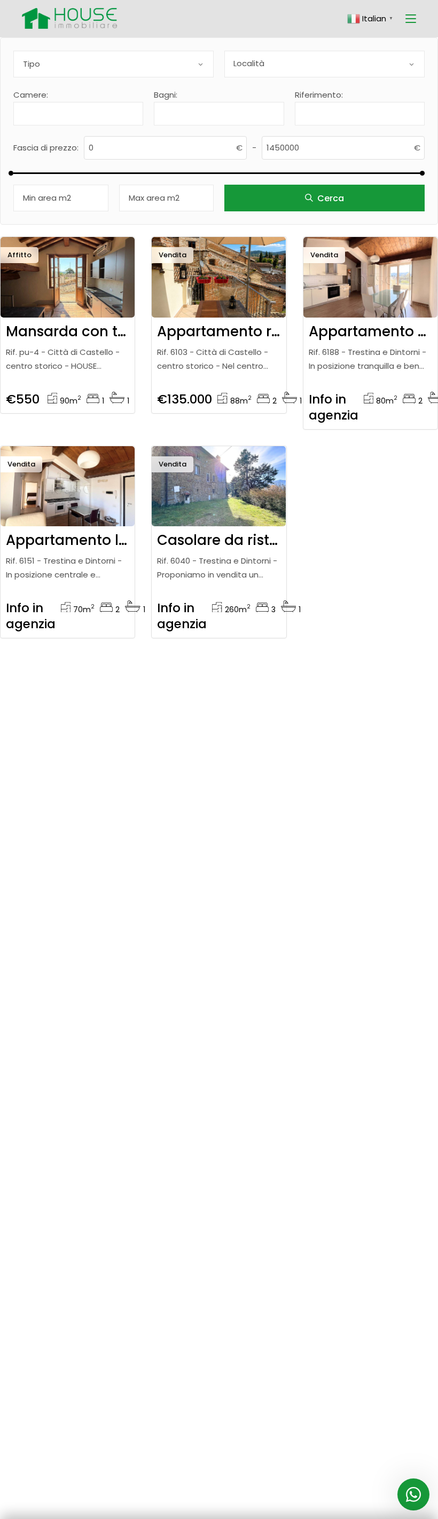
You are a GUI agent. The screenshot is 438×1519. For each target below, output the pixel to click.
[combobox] (113, 64)
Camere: (30, 94)
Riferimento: (319, 94)
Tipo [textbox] (31, 63)
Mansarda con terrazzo (87, 331)
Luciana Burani (366, 291)
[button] (108, 297)
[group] (68, 277)
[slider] (11, 173)
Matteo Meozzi (215, 291)
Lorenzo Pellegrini (68, 291)
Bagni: (165, 94)
